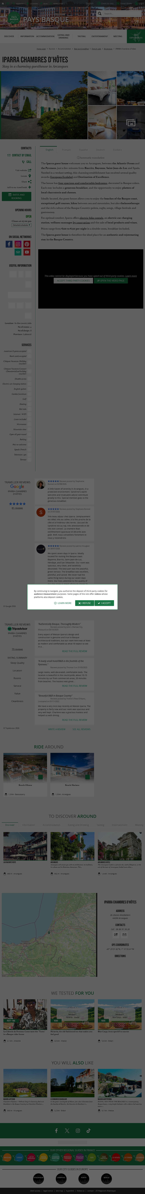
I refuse (86, 603)
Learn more (65, 603)
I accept (106, 603)
